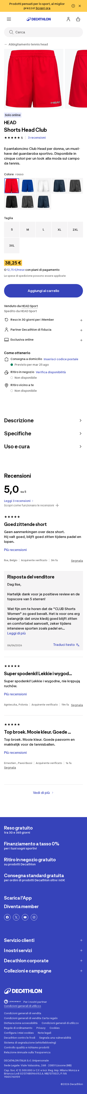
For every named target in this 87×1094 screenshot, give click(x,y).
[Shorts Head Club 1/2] (33, 79)
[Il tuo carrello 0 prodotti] (78, 19)
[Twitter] (16, 917)
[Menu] (9, 19)
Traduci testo (64, 645)
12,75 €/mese (16, 269)
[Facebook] (7, 917)
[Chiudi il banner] (79, 6)
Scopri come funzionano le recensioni (29, 505)
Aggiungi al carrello (43, 291)
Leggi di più (16, 633)
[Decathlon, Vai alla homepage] (39, 19)
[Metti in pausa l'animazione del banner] (73, 6)
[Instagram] (34, 917)
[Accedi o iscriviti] (68, 19)
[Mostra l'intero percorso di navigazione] (5, 44)
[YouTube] (25, 917)
